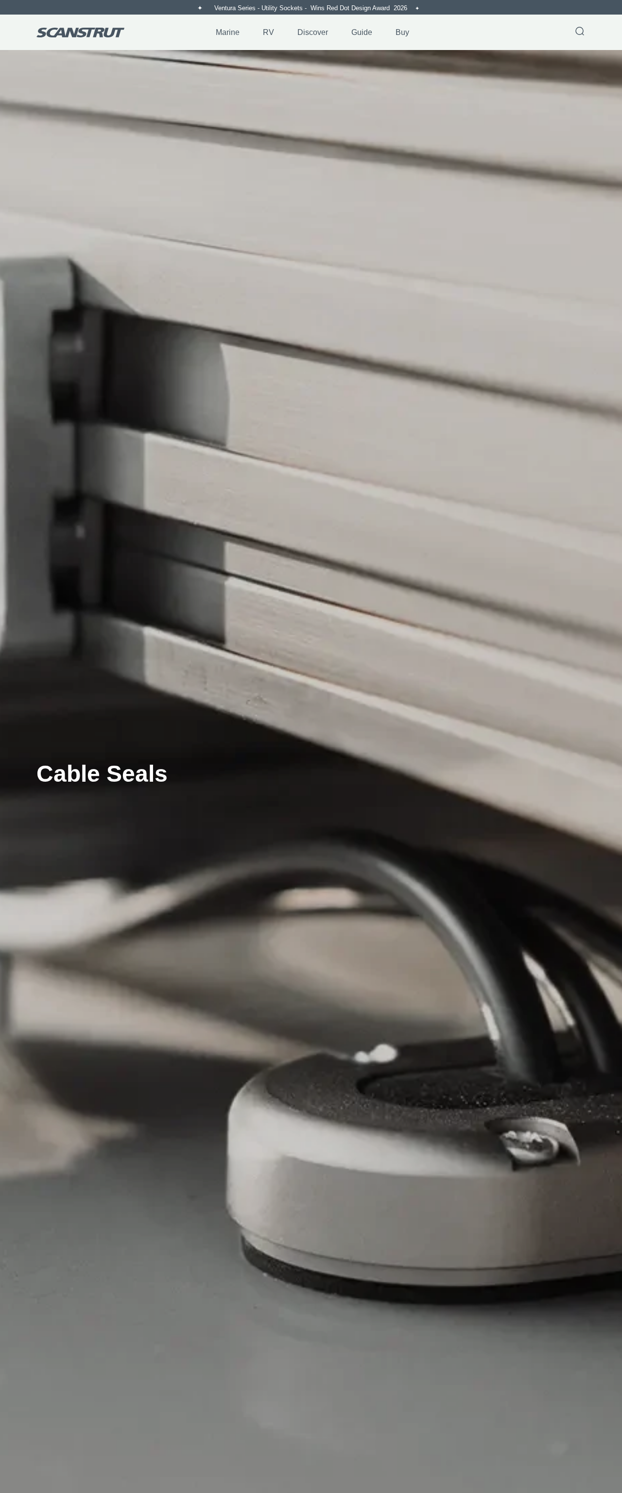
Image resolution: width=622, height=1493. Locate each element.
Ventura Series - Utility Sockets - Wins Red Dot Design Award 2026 (311, 8)
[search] (580, 32)
